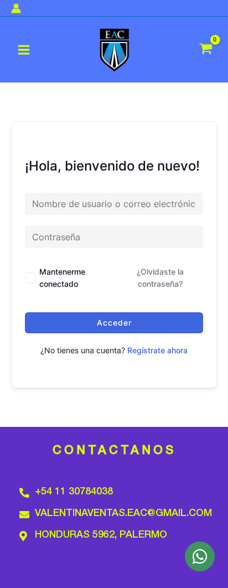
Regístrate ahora (157, 350)
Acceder (114, 322)
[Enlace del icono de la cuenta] (16, 8)
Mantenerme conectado (62, 277)
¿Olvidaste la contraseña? (160, 277)
